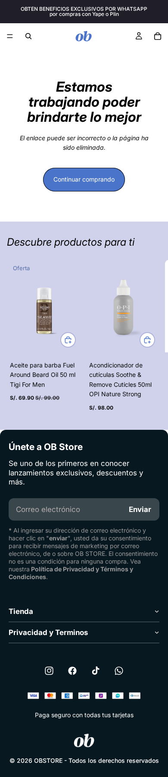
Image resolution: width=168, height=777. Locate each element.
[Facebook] (72, 671)
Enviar (140, 509)
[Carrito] (157, 36)
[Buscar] (28, 36)
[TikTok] (95, 671)
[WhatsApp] (119, 671)
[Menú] (10, 36)
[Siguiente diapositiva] (151, 337)
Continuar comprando (84, 179)
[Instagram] (49, 671)
